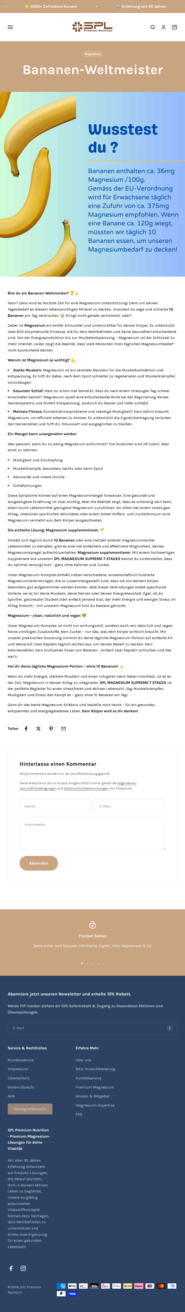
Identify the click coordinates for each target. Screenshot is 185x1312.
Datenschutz (19, 1078)
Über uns (83, 1060)
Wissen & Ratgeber (93, 1096)
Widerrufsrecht (21, 1087)
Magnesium (93, 54)
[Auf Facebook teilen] (26, 728)
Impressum (18, 1069)
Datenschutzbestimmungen (86, 788)
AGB (11, 1096)
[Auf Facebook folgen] (11, 1268)
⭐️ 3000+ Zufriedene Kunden (46, 6)
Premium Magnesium (95, 1087)
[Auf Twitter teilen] (38, 728)
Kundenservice (20, 1060)
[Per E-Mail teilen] (63, 728)
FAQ (79, 1114)
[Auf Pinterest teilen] (51, 728)
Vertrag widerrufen (30, 1109)
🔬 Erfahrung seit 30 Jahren (137, 6)
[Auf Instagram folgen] (23, 1268)
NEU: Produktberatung (95, 1069)
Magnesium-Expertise (95, 1105)
